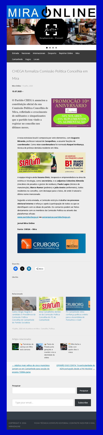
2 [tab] (50, 47)
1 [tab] (47, 47)
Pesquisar (16, 385)
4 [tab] (56, 47)
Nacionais (26, 53)
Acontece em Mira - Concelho (37, 329)
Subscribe (83, 402)
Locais (36, 59)
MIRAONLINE (14, 427)
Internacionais (39, 53)
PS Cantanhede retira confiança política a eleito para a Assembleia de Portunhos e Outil (77, 316)
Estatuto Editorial (58, 423)
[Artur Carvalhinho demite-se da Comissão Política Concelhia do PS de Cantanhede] (51, 304)
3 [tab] (53, 47)
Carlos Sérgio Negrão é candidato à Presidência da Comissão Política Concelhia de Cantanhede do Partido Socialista (23, 317)
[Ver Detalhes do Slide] (51, 32)
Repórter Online (66, 53)
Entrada (15, 53)
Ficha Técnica (41, 423)
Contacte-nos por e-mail (82, 423)
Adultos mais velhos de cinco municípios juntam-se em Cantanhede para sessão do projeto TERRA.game (31, 368)
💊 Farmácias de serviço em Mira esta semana (26, 347)
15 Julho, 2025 (27, 86)
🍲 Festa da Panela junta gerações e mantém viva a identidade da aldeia (50, 351)
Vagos (28, 59)
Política (51, 329)
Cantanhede (17, 59)
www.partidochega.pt (28, 217)
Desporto (52, 53)
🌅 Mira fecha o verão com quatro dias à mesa (74, 348)
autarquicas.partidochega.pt (56, 217)
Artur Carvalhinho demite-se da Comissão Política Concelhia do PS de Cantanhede (50, 316)
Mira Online (16, 86)
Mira (77, 53)
